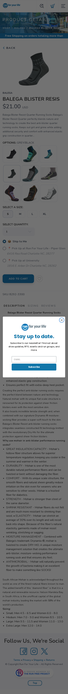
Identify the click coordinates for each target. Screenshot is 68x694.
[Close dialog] (61, 320)
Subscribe (34, 367)
